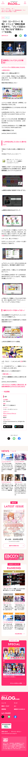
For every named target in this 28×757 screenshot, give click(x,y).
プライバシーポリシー (16, 731)
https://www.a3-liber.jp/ (9, 413)
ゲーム (7, 17)
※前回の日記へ (6, 70)
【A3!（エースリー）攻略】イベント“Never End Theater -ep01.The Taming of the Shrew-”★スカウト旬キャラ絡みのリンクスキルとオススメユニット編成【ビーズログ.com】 (8, 607)
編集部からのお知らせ (19, 709)
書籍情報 (3, 709)
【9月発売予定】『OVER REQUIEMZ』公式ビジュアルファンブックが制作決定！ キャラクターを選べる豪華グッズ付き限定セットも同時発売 (20, 626)
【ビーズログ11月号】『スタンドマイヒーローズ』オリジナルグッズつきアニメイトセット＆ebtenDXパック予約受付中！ (7, 467)
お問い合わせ (4, 731)
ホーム (2, 8)
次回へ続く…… (7, 374)
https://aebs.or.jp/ (17, 748)
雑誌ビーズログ (5, 706)
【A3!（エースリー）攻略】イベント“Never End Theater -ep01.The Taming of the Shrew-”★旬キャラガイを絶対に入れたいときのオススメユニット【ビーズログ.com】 (20, 489)
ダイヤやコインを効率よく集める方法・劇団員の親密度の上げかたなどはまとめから (14, 385)
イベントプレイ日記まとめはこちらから (14, 67)
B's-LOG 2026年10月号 (14, 539)
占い (15, 706)
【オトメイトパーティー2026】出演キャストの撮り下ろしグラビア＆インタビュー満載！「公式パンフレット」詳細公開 (7, 487)
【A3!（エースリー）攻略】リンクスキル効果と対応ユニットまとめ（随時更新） (14, 589)
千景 (3, 236)
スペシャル (8, 8)
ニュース (3, 703)
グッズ (15, 703)
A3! (12, 8)
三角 (21, 361)
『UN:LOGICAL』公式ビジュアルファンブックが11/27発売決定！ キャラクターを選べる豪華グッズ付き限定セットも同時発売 (20, 467)
